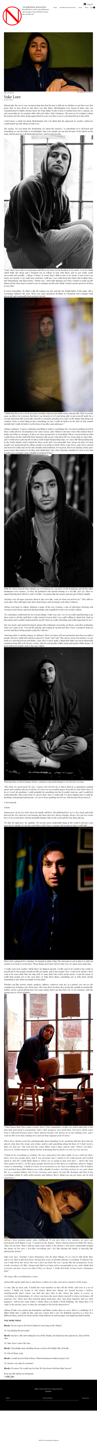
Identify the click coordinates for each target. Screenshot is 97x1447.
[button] (92, 8)
